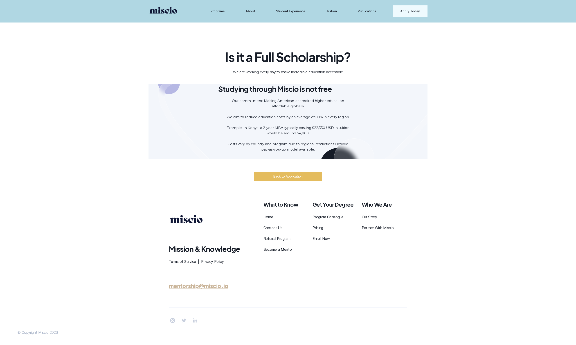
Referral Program (276, 238)
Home (268, 217)
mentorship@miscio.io (198, 285)
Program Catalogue (328, 217)
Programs (218, 11)
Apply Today (410, 11)
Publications (367, 11)
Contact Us (272, 227)
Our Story (369, 217)
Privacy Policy (212, 261)
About (250, 11)
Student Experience (290, 11)
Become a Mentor (278, 249)
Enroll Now (321, 238)
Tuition (331, 11)
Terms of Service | (185, 261)
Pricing (318, 227)
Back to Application (288, 176)
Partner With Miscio (378, 227)
